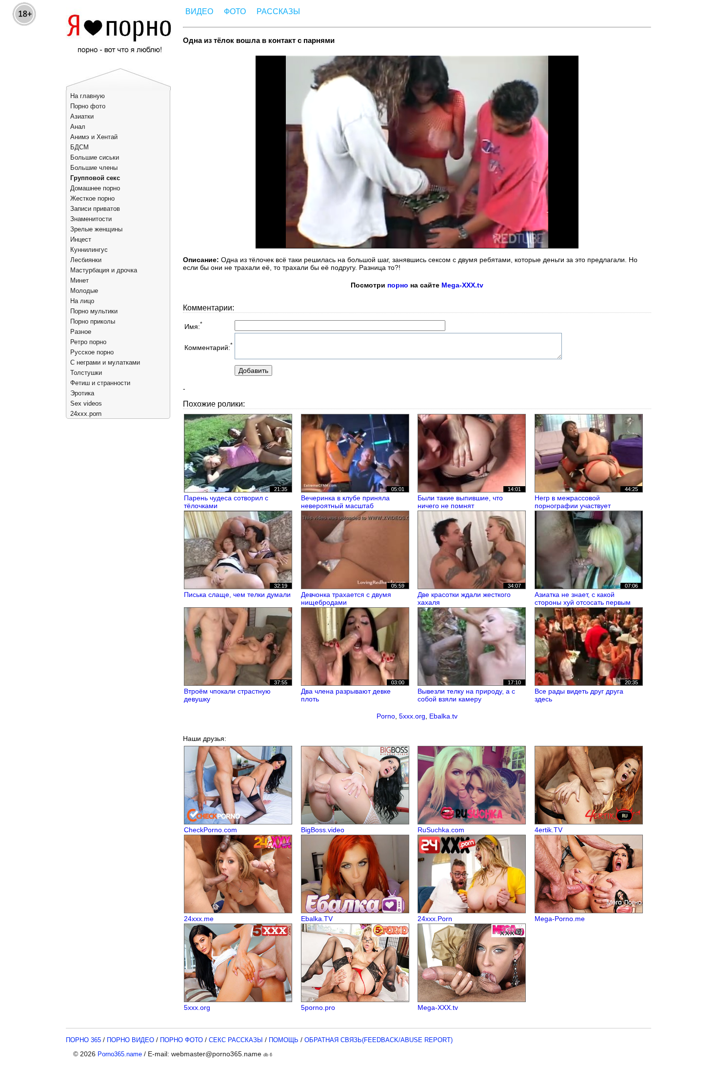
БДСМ (79, 147)
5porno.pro (318, 1007)
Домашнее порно (95, 188)
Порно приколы (92, 321)
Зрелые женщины (96, 229)
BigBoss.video (322, 830)
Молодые (84, 290)
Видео (199, 11)
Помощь (284, 1040)
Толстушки (86, 372)
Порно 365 (83, 1040)
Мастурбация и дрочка (103, 270)
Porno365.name (120, 1054)
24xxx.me (199, 919)
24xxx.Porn (435, 919)
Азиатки (82, 116)
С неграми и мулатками (105, 362)
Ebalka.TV (317, 919)
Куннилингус (89, 249)
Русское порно (92, 352)
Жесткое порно (92, 198)
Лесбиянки (85, 260)
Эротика (82, 393)
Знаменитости (91, 219)
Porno (386, 716)
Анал (77, 126)
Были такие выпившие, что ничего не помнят (460, 502)
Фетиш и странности (100, 383)
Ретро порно (88, 342)
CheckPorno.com (210, 830)
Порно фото (87, 106)
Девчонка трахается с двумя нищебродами (346, 598)
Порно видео (130, 1040)
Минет (79, 280)
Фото (235, 11)
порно (397, 285)
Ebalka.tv (443, 716)
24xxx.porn (85, 413)
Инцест (80, 239)
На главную (87, 96)
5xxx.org (412, 716)
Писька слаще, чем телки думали (237, 594)
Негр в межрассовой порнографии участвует (573, 502)
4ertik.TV (548, 830)
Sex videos (86, 403)
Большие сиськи (94, 157)
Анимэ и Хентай (94, 137)
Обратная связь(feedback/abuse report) (378, 1040)
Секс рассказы (236, 1040)
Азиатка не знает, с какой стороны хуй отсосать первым (583, 598)
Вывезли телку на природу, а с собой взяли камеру (466, 695)
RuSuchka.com (441, 830)
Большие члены (94, 167)
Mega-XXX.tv (462, 285)
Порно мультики (94, 311)
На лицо (82, 301)
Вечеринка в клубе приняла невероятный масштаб (345, 502)
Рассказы (278, 11)
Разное (80, 331)
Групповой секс (95, 178)
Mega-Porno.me (560, 919)
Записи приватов (95, 208)
